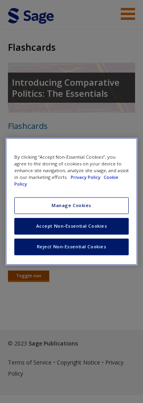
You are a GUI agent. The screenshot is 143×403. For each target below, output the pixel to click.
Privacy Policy (86, 177)
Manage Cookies (71, 206)
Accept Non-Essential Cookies (71, 226)
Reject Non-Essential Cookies (71, 247)
